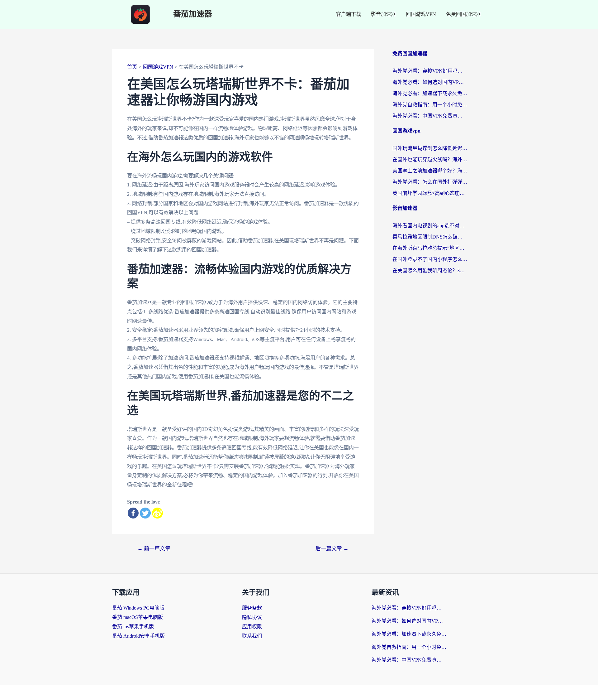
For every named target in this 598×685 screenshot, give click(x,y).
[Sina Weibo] (157, 513)
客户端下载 (348, 14)
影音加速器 (383, 14)
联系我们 (252, 636)
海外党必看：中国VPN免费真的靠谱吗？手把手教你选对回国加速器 (429, 115)
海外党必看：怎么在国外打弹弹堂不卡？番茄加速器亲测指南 (429, 182)
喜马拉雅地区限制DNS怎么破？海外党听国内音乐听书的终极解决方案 (429, 236)
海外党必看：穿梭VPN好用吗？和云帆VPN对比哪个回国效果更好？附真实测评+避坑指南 (429, 71)
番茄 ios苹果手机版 (133, 626)
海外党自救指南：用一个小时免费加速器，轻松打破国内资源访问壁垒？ (429, 104)
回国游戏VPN (421, 14)
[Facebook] (133, 513)
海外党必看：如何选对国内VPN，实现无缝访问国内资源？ (429, 82)
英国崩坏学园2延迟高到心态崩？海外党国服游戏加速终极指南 (429, 193)
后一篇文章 (332, 548)
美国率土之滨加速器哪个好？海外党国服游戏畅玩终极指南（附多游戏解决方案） (429, 170)
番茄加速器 (192, 14)
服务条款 (252, 607)
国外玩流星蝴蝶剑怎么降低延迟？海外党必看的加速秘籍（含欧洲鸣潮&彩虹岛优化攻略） (429, 148)
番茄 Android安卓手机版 (138, 636)
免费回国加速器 (463, 14)
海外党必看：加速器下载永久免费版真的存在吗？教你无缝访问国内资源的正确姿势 (429, 93)
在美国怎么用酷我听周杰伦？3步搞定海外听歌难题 (429, 270)
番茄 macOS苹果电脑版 (137, 617)
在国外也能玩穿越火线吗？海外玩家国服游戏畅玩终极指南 (429, 159)
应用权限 (252, 626)
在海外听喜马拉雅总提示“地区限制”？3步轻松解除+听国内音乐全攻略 (429, 248)
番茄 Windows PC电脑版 (138, 607)
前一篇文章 (153, 548)
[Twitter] (145, 513)
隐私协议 (252, 617)
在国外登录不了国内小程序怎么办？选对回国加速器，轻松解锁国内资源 (429, 259)
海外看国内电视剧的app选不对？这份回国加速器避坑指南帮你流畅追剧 (429, 225)
